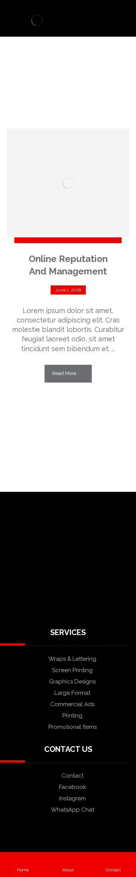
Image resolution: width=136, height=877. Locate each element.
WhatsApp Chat (72, 809)
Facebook (72, 787)
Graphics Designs (72, 681)
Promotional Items (72, 727)
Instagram (72, 798)
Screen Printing (72, 670)
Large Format (72, 693)
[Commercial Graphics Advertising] (37, 20)
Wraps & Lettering (72, 658)
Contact (72, 775)
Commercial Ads (72, 704)
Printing (72, 715)
